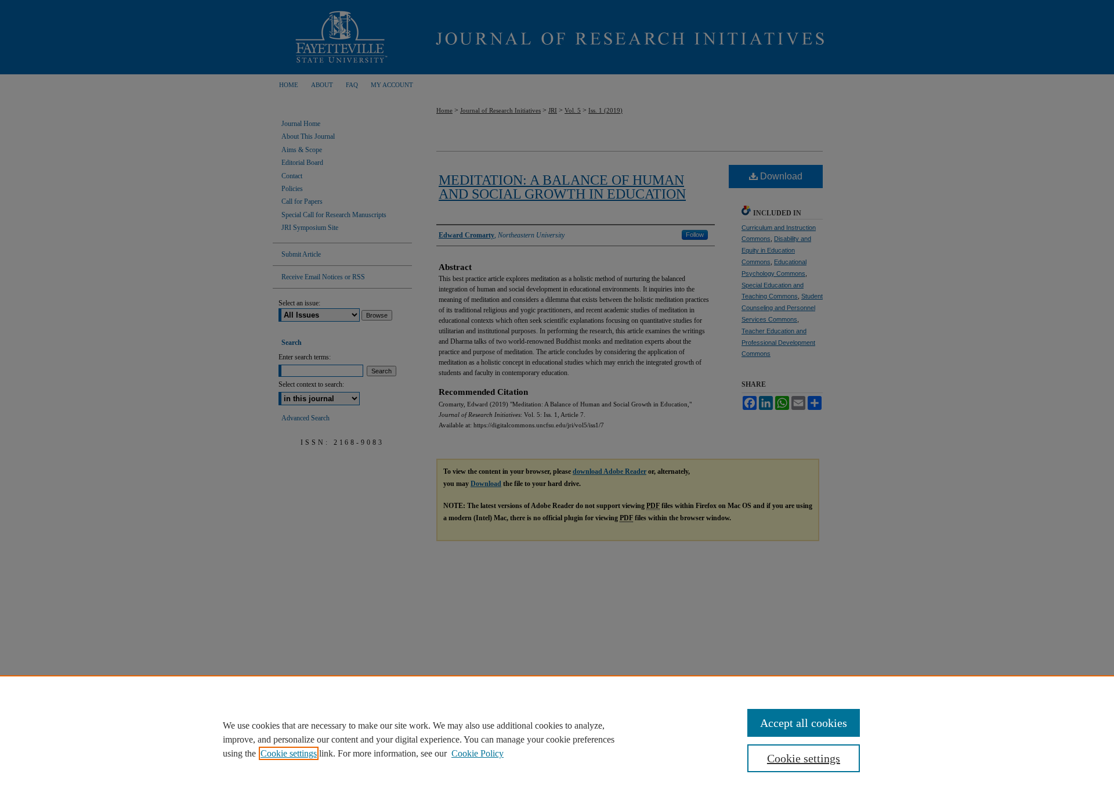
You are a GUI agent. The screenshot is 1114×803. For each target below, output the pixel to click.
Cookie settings (289, 753)
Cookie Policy (477, 753)
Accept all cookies (803, 722)
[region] (557, 739)
